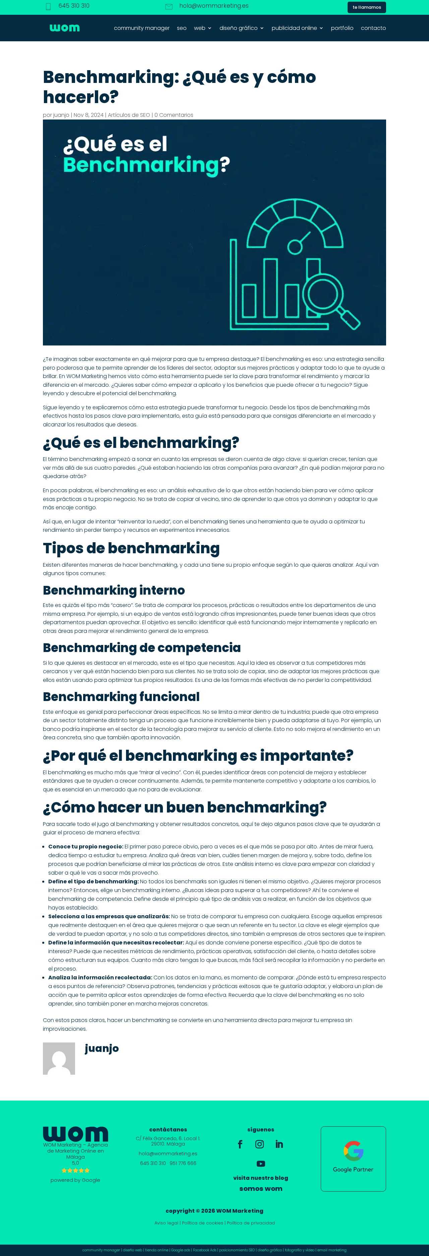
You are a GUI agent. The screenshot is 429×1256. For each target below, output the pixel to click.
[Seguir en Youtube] (260, 1164)
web (199, 28)
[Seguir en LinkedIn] (278, 1144)
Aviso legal (166, 1223)
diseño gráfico (239, 28)
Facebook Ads (204, 1250)
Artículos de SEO (129, 115)
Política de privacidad (251, 1223)
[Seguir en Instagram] (259, 1144)
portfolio (342, 28)
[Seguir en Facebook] (240, 1144)
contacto (373, 28)
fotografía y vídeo (299, 1250)
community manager (142, 28)
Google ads (180, 1250)
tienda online (156, 1250)
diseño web (132, 1250)
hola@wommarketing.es (214, 6)
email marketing (332, 1250)
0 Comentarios (174, 115)
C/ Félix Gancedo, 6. (160, 1138)
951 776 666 (183, 1163)
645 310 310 (74, 6)
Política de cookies (202, 1223)
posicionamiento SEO (237, 1250)
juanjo (61, 115)
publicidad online (294, 28)
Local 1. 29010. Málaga (175, 1141)
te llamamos (367, 7)
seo (182, 28)
